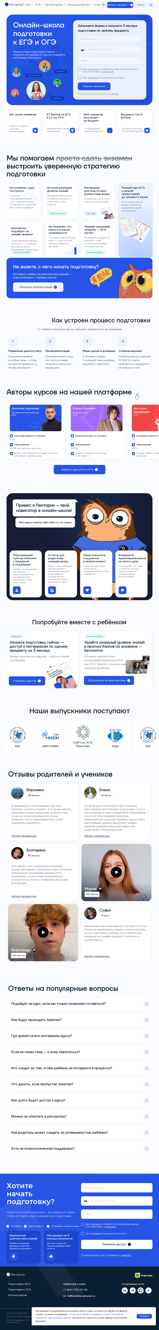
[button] (120, 5)
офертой (114, 94)
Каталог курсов (17, 1295)
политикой (107, 71)
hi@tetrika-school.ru (81, 1296)
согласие (93, 69)
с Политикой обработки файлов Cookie (89, 1314)
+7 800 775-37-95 (75, 1290)
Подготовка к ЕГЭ (19, 1284)
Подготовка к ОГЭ (19, 1289)
